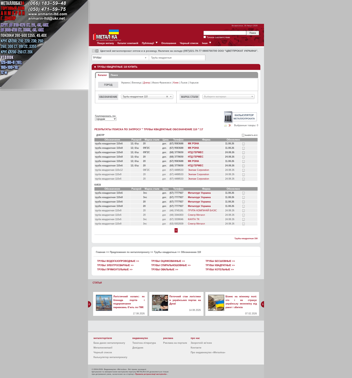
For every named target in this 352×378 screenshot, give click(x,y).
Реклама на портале (175, 343)
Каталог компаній (128, 43)
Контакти (196, 347)
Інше (205, 43)
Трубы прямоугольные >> (115, 269)
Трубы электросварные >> (115, 265)
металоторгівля (103, 338)
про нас (195, 338)
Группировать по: (105, 116)
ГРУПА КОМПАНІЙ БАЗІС (202, 210)
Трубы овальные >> (164, 269)
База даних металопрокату (109, 343)
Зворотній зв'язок (201, 343)
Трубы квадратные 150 (246, 238)
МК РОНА (193, 143)
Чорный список (189, 43)
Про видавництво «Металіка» (208, 352)
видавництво (140, 338)
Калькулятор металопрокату (110, 357)
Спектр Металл (196, 214)
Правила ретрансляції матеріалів (150, 374)
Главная (100, 252)
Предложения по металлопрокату (130, 252)
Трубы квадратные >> (220, 265)
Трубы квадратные (165, 252)
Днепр (146, 82)
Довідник (137, 347)
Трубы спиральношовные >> (171, 265)
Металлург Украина (199, 192)
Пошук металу (105, 43)
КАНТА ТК (193, 219)
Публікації (148, 43)
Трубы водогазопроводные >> (118, 261)
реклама (168, 338)
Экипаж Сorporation (198, 170)
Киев (176, 82)
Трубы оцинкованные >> (168, 261)
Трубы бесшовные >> (220, 261)
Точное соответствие (218, 37)
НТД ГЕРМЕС (195, 152)
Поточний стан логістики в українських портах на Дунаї (185, 300)
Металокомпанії (103, 347)
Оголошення (168, 43)
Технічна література (144, 343)
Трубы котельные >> (220, 269)
